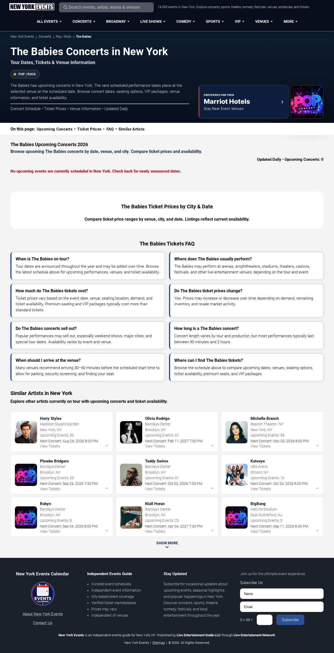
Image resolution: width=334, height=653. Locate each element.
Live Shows (151, 21)
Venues (262, 21)
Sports (213, 21)
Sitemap (158, 643)
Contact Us (42, 623)
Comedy (183, 21)
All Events (47, 21)
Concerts (82, 21)
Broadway (116, 21)
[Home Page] (31, 7)
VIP (238, 21)
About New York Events (43, 614)
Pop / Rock (63, 36)
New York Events (22, 36)
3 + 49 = (246, 620)
